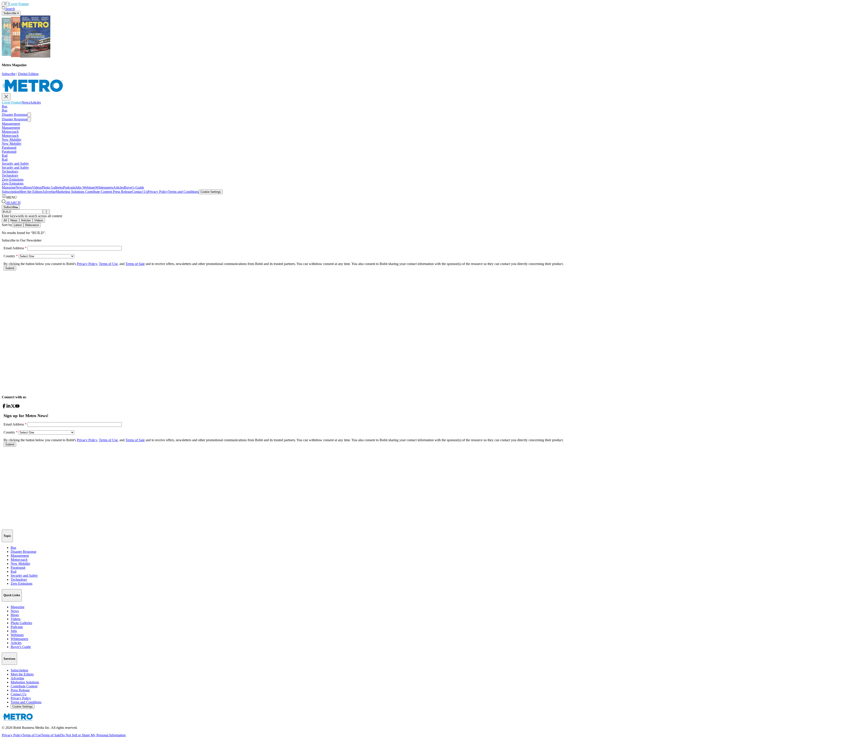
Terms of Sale (50, 735)
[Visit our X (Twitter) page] (13, 407)
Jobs (78, 187)
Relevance (32, 225)
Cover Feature (19, 4)
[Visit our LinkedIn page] (8, 407)
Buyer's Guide (134, 187)
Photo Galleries (52, 187)
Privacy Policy (158, 191)
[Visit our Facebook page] (4, 407)
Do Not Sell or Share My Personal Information (93, 735)
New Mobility (11, 139)
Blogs (28, 187)
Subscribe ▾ (11, 13)
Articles (42, 4)
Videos (37, 187)
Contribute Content (98, 191)
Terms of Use (31, 735)
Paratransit (9, 147)
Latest (18, 225)
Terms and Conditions (183, 191)
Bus (4, 106)
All (5, 220)
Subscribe (9, 74)
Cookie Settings (211, 191)
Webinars (89, 187)
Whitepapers (104, 187)
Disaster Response (14, 114)
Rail (5, 155)
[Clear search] (48, 211)
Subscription (10, 191)
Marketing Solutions (70, 191)
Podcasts (69, 187)
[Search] (44, 211)
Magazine (9, 187)
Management (11, 124)
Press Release (122, 191)
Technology (10, 171)
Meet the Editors (30, 191)
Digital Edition (28, 74)
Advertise (49, 191)
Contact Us (140, 191)
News (33, 4)
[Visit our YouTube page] (17, 407)
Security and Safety (15, 163)
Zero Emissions (12, 179)
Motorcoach (10, 131)
